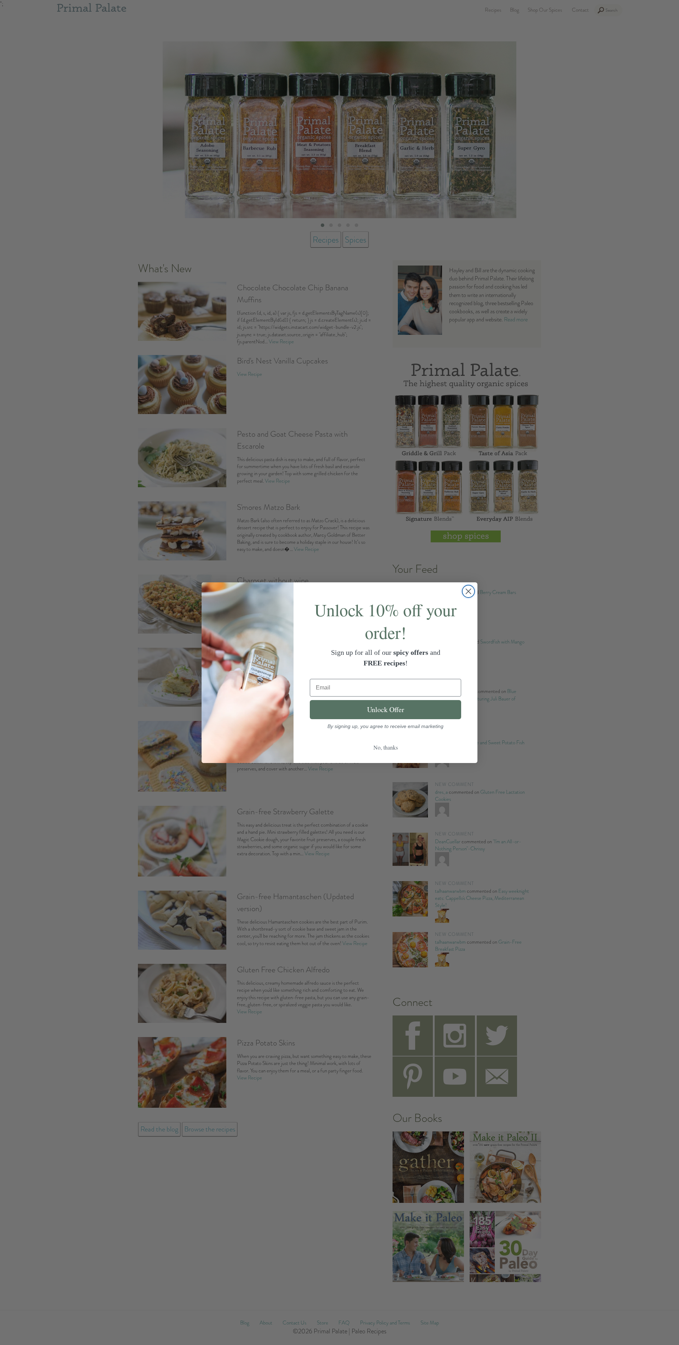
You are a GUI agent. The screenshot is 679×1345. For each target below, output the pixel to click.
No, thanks (385, 747)
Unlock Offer (385, 709)
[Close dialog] (468, 591)
